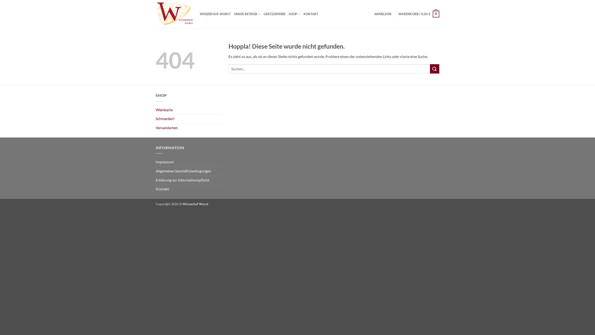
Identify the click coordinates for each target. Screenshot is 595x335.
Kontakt (311, 14)
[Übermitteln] (434, 68)
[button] (382, 14)
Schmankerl (165, 118)
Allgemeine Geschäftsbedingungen (183, 171)
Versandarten (167, 127)
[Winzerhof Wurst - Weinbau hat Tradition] (174, 14)
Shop (293, 14)
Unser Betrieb (245, 14)
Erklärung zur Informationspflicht (182, 180)
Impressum (165, 162)
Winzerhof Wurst (215, 14)
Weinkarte (164, 109)
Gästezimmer (275, 14)
